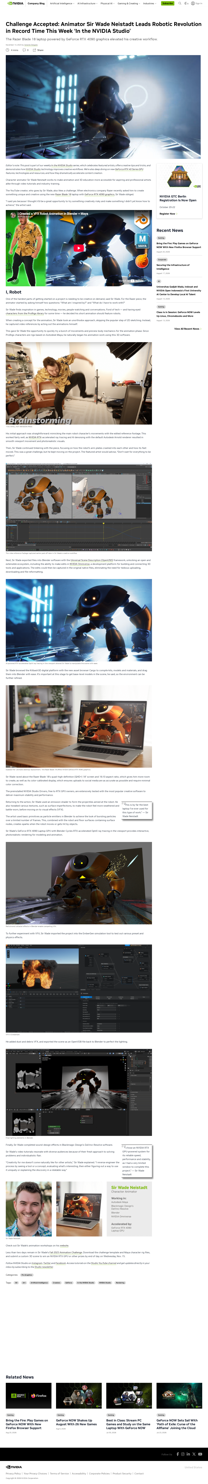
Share (40, 50)
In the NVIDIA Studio (85, 1283)
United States (193, 1467)
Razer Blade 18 (63, 194)
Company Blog (36, 3)
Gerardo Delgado (31, 45)
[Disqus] (104, 1327)
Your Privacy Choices (35, 1473)
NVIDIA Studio (105, 1283)
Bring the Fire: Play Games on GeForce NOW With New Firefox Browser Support (27, 1424)
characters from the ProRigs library (25, 313)
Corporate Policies (99, 1473)
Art (24, 1283)
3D (16, 1283)
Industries (148, 3)
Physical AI (106, 3)
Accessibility (79, 1473)
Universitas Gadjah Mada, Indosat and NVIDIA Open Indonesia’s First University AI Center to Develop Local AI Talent (179, 290)
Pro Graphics (27, 1275)
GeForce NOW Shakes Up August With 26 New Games (76, 1422)
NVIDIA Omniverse (80, 564)
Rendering (120, 1283)
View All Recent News (186, 328)
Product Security (122, 1473)
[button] (167, 3)
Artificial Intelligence (61, 3)
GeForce (68, 1283)
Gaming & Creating (128, 3)
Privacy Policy (13, 1473)
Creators (56, 1283)
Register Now (167, 213)
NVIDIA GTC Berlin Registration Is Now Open (178, 198)
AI (159, 281)
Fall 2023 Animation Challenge (65, 1252)
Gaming (161, 238)
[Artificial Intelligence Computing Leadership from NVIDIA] (15, 3)
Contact (139, 1473)
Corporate (162, 260)
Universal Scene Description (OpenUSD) (92, 560)
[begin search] (180, 3)
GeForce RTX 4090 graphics (99, 194)
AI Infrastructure (86, 3)
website (64, 1245)
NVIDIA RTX (35, 437)
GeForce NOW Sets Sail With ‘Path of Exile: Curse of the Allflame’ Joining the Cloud (177, 1424)
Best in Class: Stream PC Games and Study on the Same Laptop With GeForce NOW (128, 1424)
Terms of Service (59, 1473)
